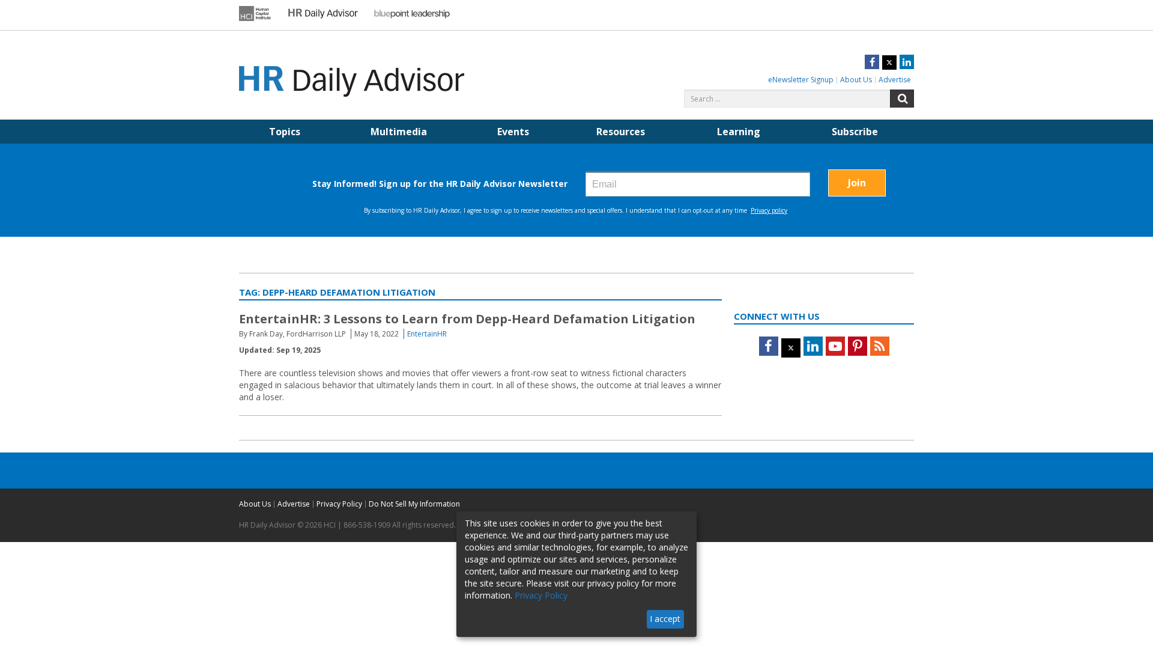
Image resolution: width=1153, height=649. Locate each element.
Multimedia (399, 131)
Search (902, 99)
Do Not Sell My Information (414, 504)
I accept (665, 618)
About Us (856, 80)
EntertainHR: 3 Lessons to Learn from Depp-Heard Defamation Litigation (467, 319)
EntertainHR (427, 334)
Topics (284, 131)
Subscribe (855, 131)
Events (513, 131)
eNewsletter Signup (801, 80)
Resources (620, 131)
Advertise (895, 80)
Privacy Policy (339, 504)
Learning (738, 131)
